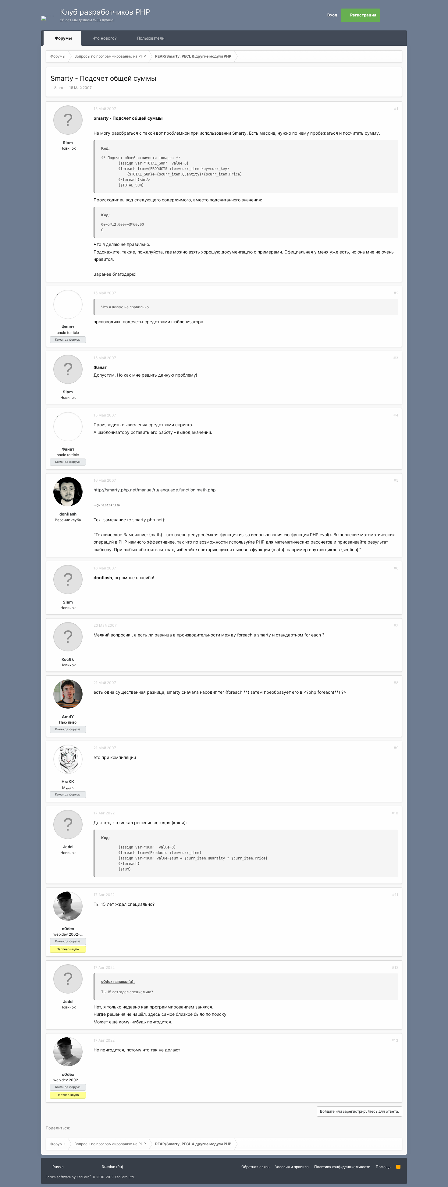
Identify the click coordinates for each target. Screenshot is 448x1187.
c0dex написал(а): (118, 981)
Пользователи (151, 38)
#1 (396, 108)
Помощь (383, 1166)
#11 (395, 894)
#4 (395, 415)
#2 (396, 293)
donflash (67, 514)
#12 (395, 967)
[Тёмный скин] (400, 15)
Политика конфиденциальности (342, 1166)
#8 (396, 682)
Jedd (68, 846)
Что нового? (104, 38)
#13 (395, 1040)
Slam (58, 87)
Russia (58, 1166)
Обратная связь (255, 1166)
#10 (395, 813)
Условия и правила (292, 1166)
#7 (396, 625)
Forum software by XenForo (90, 1177)
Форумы (63, 38)
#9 (396, 748)
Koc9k (68, 659)
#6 (396, 568)
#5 (396, 480)
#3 (395, 358)
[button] (77, 38)
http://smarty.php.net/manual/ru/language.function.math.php (155, 489)
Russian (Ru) (112, 1166)
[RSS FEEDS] (184, 38)
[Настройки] (386, 15)
